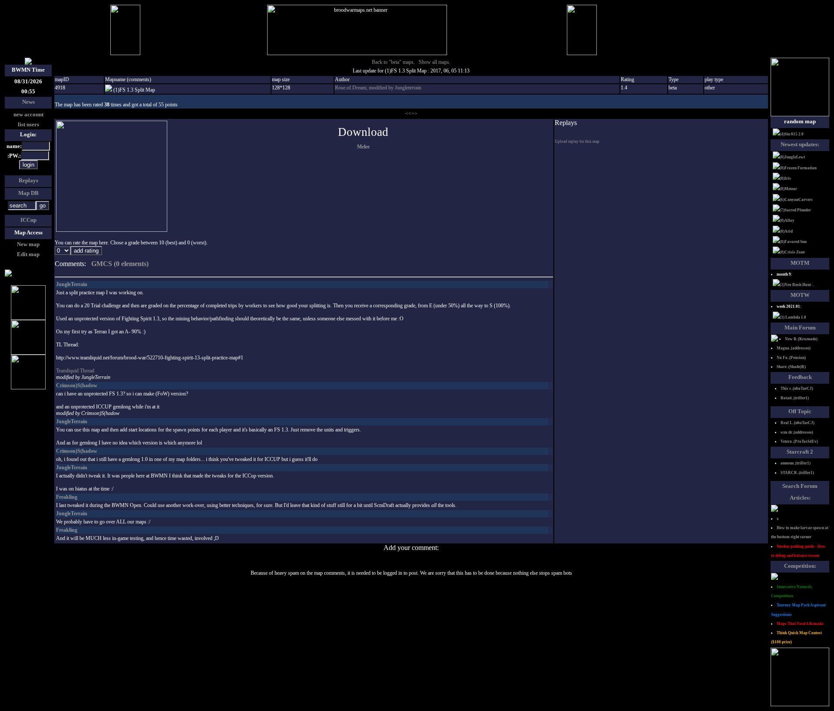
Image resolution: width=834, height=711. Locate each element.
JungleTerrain (71, 284)
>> (414, 114)
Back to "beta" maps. (393, 62)
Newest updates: (800, 144)
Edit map (28, 254)
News (28, 102)
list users (28, 124)
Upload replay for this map (577, 141)
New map (28, 244)
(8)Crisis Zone (792, 252)
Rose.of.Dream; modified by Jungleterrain (378, 88)
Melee (363, 147)
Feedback (800, 377)
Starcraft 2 (800, 451)
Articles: (800, 497)
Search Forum (799, 486)
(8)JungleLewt (792, 157)
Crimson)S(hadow (76, 385)
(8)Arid (786, 231)
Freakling (66, 497)
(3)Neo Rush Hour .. (797, 285)
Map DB (28, 193)
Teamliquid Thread (75, 371)
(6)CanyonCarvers (796, 200)
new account (28, 114)
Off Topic (799, 411)
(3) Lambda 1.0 (793, 317)
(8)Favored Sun (793, 242)
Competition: (800, 566)
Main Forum (800, 327)
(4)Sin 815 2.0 (792, 134)
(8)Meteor (788, 189)
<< (408, 114)
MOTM (800, 263)
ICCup (28, 220)
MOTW (800, 295)
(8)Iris (785, 178)
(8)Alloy (787, 220)
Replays (28, 180)
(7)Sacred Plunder (795, 210)
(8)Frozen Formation (798, 168)
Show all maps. (434, 62)
